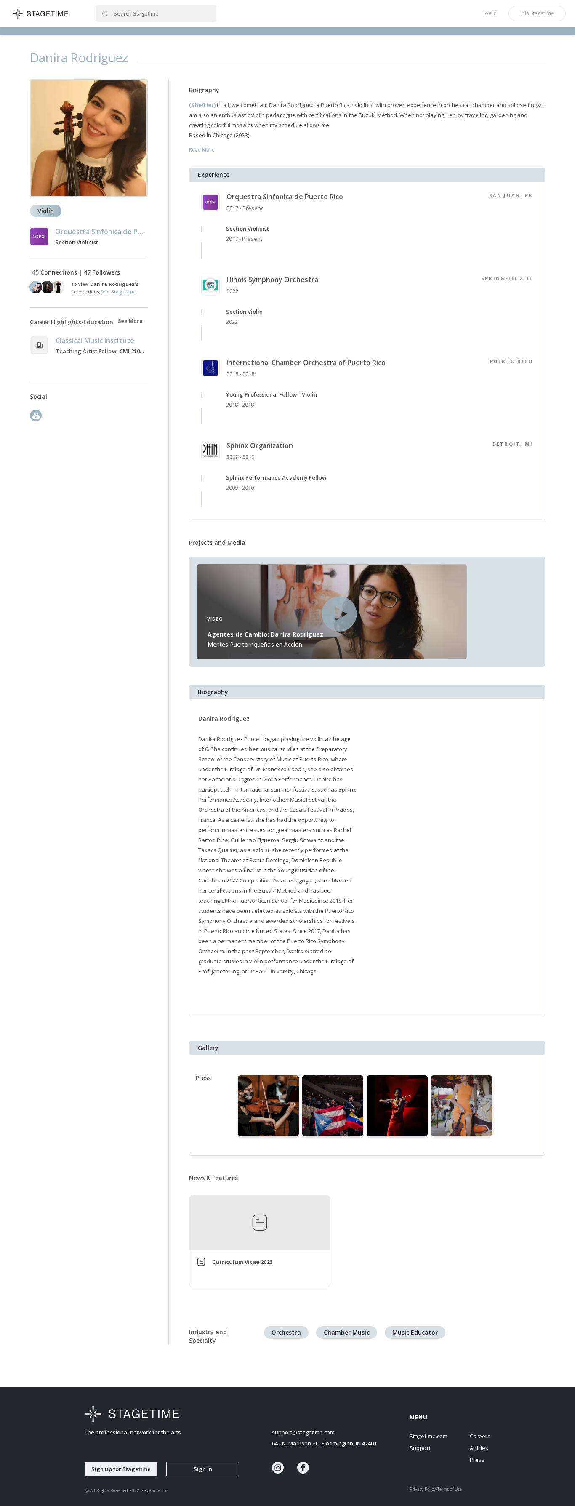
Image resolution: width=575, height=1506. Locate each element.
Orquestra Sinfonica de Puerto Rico (284, 196)
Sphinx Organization (259, 445)
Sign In (203, 1469)
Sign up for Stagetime (121, 1469)
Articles (479, 1448)
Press (477, 1459)
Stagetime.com (428, 1436)
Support (420, 1448)
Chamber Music (346, 1332)
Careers (480, 1436)
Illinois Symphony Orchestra (272, 279)
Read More (202, 149)
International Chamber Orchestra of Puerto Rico (306, 362)
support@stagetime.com (303, 1432)
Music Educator (415, 1332)
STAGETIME (41, 13)
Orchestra (286, 1332)
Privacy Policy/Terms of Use (436, 1489)
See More (130, 321)
